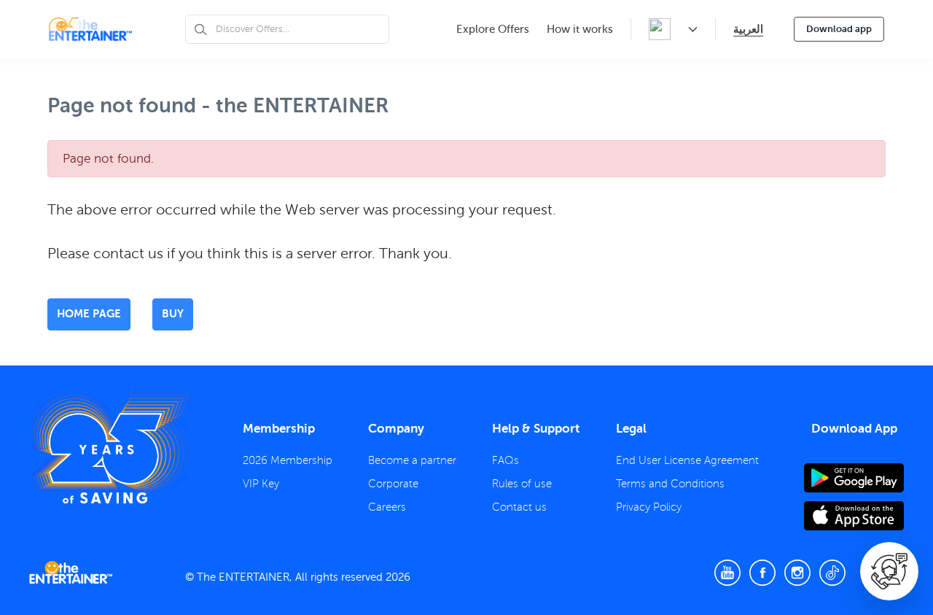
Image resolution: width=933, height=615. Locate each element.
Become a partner (412, 460)
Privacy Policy (649, 507)
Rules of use (522, 484)
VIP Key (261, 484)
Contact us (519, 507)
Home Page (89, 313)
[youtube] (727, 573)
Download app (839, 28)
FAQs (505, 460)
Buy (173, 313)
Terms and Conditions (670, 484)
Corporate (393, 484)
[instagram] (797, 573)
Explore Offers (492, 29)
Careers (387, 507)
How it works (580, 29)
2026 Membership (287, 460)
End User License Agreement (687, 460)
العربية (748, 29)
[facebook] (762, 573)
